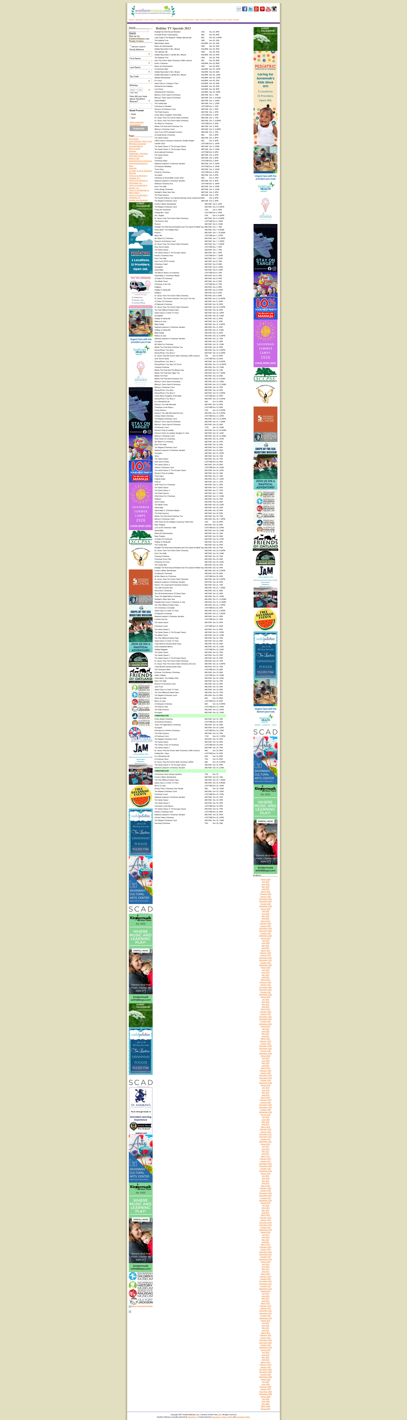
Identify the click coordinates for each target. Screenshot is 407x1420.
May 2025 (265, 916)
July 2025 (265, 911)
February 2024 (265, 953)
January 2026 (265, 897)
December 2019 (265, 1075)
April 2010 (265, 1360)
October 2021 (265, 1021)
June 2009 (266, 1384)
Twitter (250, 8)
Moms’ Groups (134, 149)
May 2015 (265, 1210)
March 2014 (265, 1244)
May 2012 (265, 1298)
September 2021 (265, 1024)
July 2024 (265, 941)
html (134, 114)
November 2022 (265, 990)
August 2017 (265, 1144)
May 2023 (265, 975)
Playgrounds (133, 139)
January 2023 (265, 985)
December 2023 (265, 958)
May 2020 (265, 1063)
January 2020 (265, 1073)
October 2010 (265, 1345)
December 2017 (265, 1134)
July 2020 (265, 1058)
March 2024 (265, 950)
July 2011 (265, 1323)
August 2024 (265, 938)
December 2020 (265, 1046)
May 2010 (265, 1357)
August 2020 (265, 1056)
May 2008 (265, 1404)
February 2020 (265, 1071)
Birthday (140, 85)
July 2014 (265, 1235)
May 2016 (265, 1181)
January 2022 (265, 1014)
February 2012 (265, 1306)
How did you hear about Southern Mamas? (140, 99)
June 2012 (266, 1296)
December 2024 (265, 928)
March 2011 (265, 1333)
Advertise (139, 20)
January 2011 (265, 1338)
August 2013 (265, 1262)
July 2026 (265, 882)
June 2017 (266, 1149)
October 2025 (265, 904)
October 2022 (265, 992)
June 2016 (266, 1178)
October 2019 (265, 1080)
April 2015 (265, 1213)
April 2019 (265, 1095)
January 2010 (265, 1367)
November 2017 (265, 1137)
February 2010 (265, 1365)
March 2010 (265, 1362)
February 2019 (265, 1100)
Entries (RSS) (227, 1417)
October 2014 (265, 1227)
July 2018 (265, 1117)
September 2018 (265, 1112)
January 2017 (265, 1161)
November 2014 (265, 1225)
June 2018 (266, 1120)
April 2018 (265, 1124)
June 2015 (266, 1208)
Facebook (244, 8)
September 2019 (265, 1083)
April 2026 (265, 889)
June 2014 (266, 1237)
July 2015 (265, 1205)
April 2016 (265, 1183)
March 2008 (265, 1406)
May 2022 (265, 1004)
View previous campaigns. (137, 123)
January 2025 (265, 926)
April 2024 (265, 948)
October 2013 (265, 1257)
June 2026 (266, 884)
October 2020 (265, 1051)
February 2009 (265, 1387)
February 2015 (265, 1218)
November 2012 (265, 1284)
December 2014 (265, 1223)
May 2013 (265, 1269)
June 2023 (266, 972)
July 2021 (265, 1029)
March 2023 (265, 980)
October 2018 (265, 1110)
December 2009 (265, 1370)
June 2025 (266, 914)
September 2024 (265, 936)
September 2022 (265, 995)
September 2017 (265, 1142)
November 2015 (265, 1195)
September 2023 (265, 965)
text (133, 117)
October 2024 (265, 933)
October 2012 (265, 1286)
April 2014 (265, 1242)
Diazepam (216, 1417)
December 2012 (265, 1281)
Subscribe (238, 8)
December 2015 (265, 1193)
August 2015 (265, 1203)
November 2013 (265, 1254)
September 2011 (265, 1318)
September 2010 (265, 1347)
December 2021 (265, 1017)
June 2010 (266, 1355)
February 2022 (265, 1012)
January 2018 (265, 1132)
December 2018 (265, 1105)
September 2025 (265, 906)
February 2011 (265, 1335)
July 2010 (265, 1352)
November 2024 (265, 931)
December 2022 (265, 987)
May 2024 (265, 946)
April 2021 (265, 1036)
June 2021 (266, 1031)
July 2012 (265, 1293)
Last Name (140, 67)
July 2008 (265, 1399)
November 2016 (265, 1166)
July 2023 (265, 970)
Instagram (274, 8)
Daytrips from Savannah (138, 200)
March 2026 (265, 892)
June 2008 (266, 1401)
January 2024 (265, 955)
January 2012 (265, 1308)
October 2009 (265, 1374)
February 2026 (265, 894)
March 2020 (265, 1068)
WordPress (192, 1417)
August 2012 (265, 1291)
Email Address (140, 49)
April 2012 (265, 1301)
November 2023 (265, 960)
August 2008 (265, 1397)
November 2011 (265, 1313)
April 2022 (265, 1007)
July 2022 (265, 999)
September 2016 (265, 1171)
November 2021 (265, 1019)
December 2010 (265, 1340)
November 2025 (265, 901)
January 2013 (265, 1279)
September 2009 (265, 1377)
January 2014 (265, 1249)
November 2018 (265, 1107)
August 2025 (265, 909)
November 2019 (265, 1078)
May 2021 (265, 1034)
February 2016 (265, 1188)
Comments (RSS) (243, 1417)
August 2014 (265, 1232)
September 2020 (265, 1053)
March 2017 (265, 1156)
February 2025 (265, 923)
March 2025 (265, 921)
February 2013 (265, 1276)
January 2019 (265, 1102)
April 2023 (265, 977)
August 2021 (265, 1026)
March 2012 (265, 1303)
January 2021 (265, 1044)
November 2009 (265, 1372)
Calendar (160, 20)
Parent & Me (220, 20)
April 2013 (265, 1272)
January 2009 (265, 1389)
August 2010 (265, 1350)
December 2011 (265, 1311)
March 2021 (265, 1039)
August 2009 (265, 1379)
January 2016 (265, 1191)
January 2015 (265, 1220)
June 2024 (266, 943)
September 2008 (265, 1394)
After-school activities (205, 20)
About (131, 20)
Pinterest (262, 8)
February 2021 (265, 1041)
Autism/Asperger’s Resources (140, 161)
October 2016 (265, 1169)
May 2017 (265, 1151)
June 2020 (266, 1061)
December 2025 (265, 899)
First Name (140, 58)
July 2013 (265, 1264)
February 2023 (265, 982)
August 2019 (265, 1085)
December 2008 (265, 1392)
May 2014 (265, 1240)
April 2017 (265, 1154)
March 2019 (265, 1097)
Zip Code (140, 76)
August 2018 (265, 1115)
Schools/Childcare (173, 20)
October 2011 (265, 1316)
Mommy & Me (134, 158)
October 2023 (265, 963)
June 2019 (266, 1090)
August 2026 (265, 879)
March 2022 (265, 1009)
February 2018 (265, 1129)
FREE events (150, 20)
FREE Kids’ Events (136, 156)
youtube (268, 8)
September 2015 (265, 1200)
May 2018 (265, 1122)
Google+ (256, 8)
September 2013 (265, 1259)
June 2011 (265, 1325)
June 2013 (266, 1267)
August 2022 (265, 997)
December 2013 (265, 1252)
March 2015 (265, 1215)
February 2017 (265, 1159)
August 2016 (265, 1174)
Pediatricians (188, 20)
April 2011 (265, 1330)
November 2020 (265, 1048)
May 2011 (265, 1328)
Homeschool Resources (138, 163)
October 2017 (265, 1139)
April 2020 (265, 1066)
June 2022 (266, 1002)
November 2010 (265, 1343)
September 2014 (265, 1230)
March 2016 (265, 1186)
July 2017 (265, 1146)
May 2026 (265, 887)
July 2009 (265, 1382)
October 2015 (265, 1198)
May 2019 (265, 1093)
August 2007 (265, 1409)
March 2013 (265, 1274)
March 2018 (265, 1127)
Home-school (233, 20)
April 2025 (265, 918)
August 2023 (265, 967)
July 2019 (265, 1088)
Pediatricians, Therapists (138, 153)
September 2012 (265, 1289)
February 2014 (265, 1247)
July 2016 (265, 1176)
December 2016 (265, 1164)
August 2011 (265, 1321)
